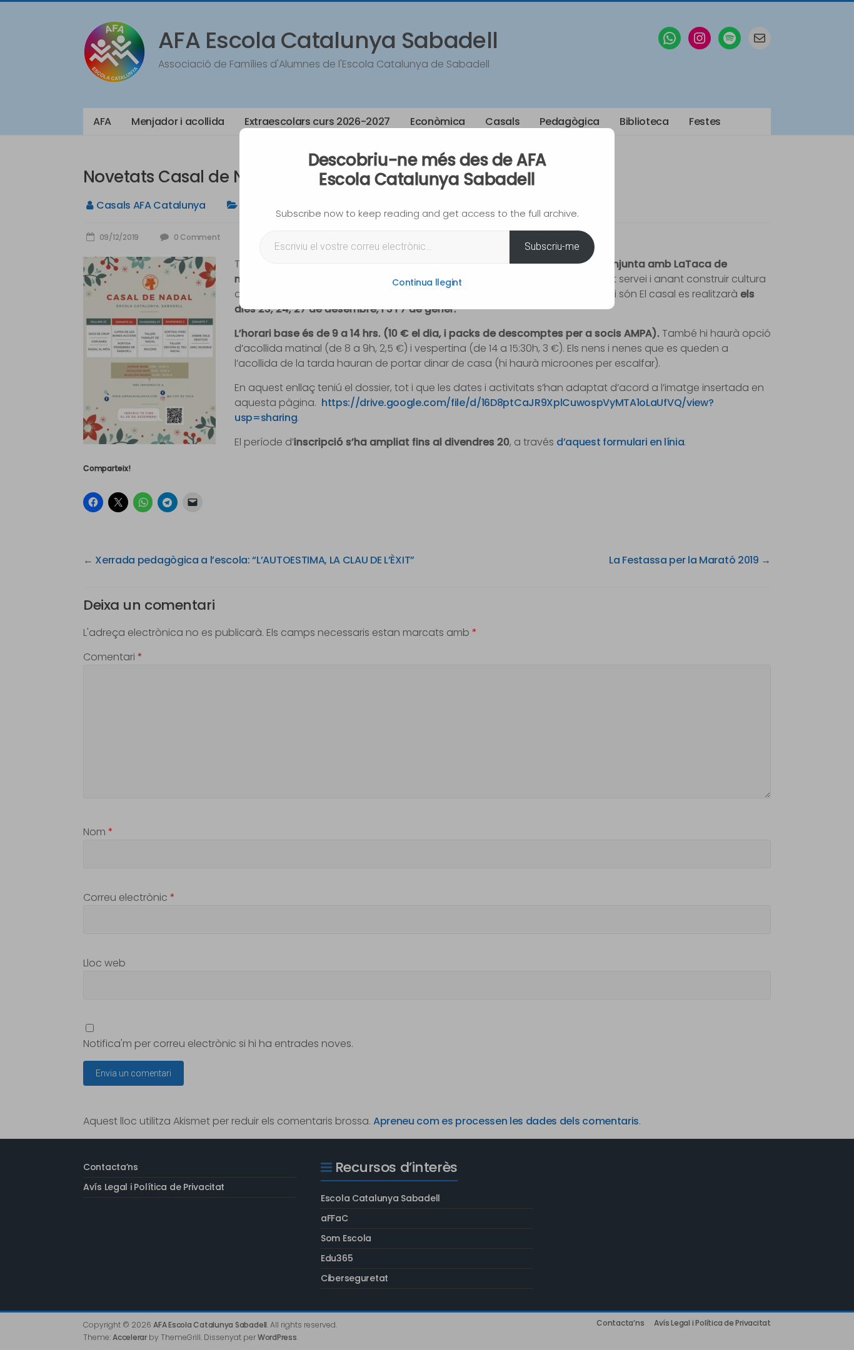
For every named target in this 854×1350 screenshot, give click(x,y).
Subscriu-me (552, 246)
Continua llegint (427, 282)
